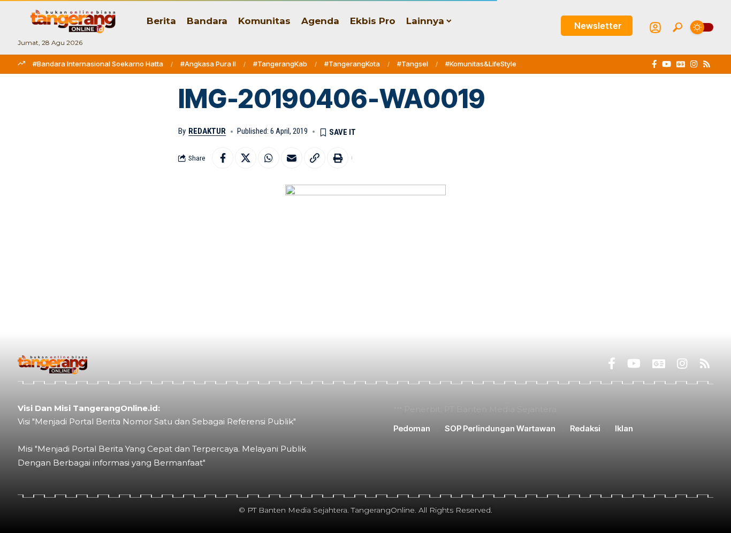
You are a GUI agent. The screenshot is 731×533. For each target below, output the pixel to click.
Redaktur (207, 131)
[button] (677, 27)
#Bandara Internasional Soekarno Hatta (98, 63)
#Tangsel (412, 63)
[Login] (655, 27)
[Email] (291, 158)
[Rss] (706, 64)
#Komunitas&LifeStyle (480, 63)
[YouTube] (666, 64)
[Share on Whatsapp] (268, 158)
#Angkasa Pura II (208, 63)
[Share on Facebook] (222, 158)
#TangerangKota (352, 63)
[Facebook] (654, 64)
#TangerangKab (280, 63)
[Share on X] (245, 158)
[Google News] (681, 64)
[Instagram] (694, 64)
